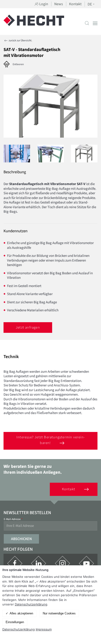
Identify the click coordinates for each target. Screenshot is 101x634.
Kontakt (75, 4)
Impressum (44, 629)
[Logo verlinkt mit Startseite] (34, 23)
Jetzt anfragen (28, 327)
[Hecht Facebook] (14, 563)
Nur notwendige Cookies (59, 613)
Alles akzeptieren (21, 613)
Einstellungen (15, 622)
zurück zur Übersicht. (20, 40)
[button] (87, 23)
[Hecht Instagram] (62, 563)
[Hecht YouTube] (86, 563)
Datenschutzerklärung (31, 604)
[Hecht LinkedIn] (38, 563)
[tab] (17, 154)
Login (43, 4)
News (58, 4)
